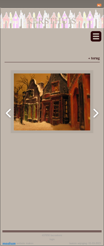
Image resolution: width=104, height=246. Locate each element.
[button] (96, 36)
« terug (94, 58)
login (52, 239)
